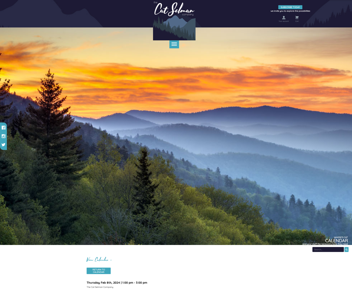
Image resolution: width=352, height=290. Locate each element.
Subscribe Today (290, 7)
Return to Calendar (99, 270)
